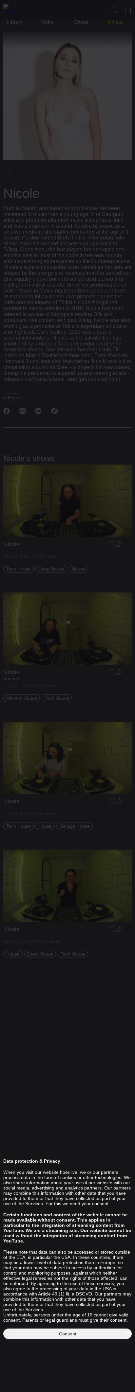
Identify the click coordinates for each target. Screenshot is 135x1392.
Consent (67, 1333)
